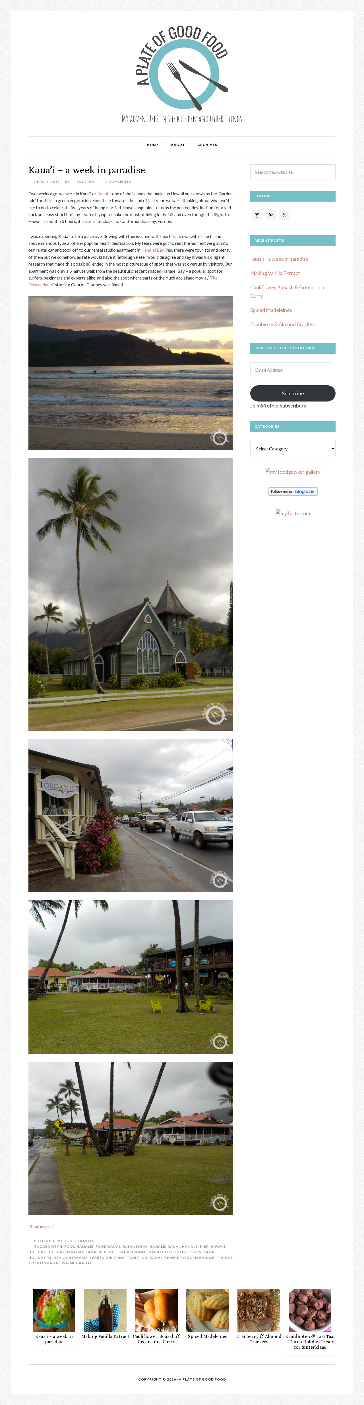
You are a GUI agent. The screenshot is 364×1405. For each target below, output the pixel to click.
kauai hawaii (133, 1252)
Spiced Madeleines (271, 310)
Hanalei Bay (152, 250)
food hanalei (79, 1246)
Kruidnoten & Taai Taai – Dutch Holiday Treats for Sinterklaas (310, 1342)
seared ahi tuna (107, 1257)
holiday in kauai (65, 1252)
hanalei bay (135, 1246)
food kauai (108, 1246)
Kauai (103, 193)
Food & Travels (77, 1241)
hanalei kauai (165, 1246)
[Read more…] (41, 1226)
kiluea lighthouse (67, 1257)
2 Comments (118, 181)
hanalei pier (195, 1246)
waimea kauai (77, 1263)
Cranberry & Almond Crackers (283, 324)
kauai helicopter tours (175, 1252)
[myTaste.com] (293, 513)
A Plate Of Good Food (202, 1379)
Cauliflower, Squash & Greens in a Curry (156, 1339)
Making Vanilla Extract (275, 273)
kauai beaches (101, 1252)
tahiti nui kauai (144, 1257)
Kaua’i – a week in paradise (86, 169)
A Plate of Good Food (182, 74)
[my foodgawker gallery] (293, 472)
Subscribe (293, 393)
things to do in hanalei (190, 1257)
